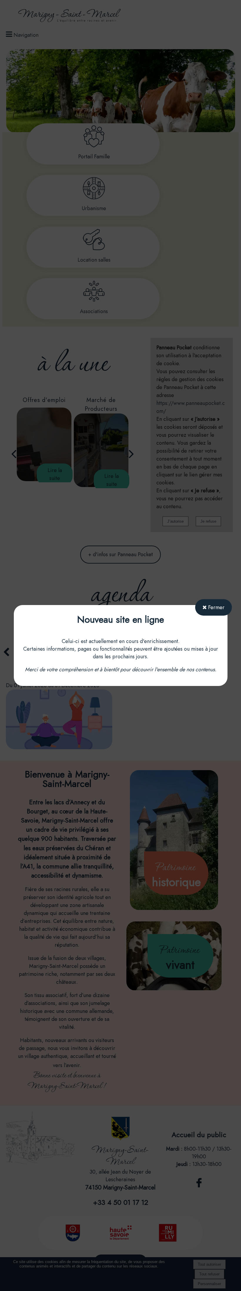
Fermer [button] (216, 607)
